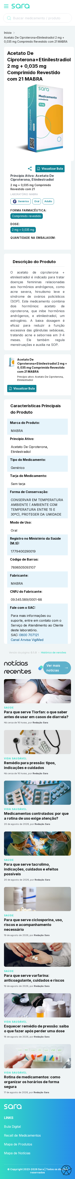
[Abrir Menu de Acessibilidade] (66, 1170)
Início (8, 32)
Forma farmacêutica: (28, 210)
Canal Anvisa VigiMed (27, 640)
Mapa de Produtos (18, 1144)
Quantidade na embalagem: (33, 238)
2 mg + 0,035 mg (23, 230)
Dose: (15, 224)
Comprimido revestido (26, 216)
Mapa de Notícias (17, 1153)
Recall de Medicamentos (22, 1135)
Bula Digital (12, 1127)
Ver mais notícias (53, 667)
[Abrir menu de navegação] (6, 6)
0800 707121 (29, 635)
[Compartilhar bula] (29, 168)
